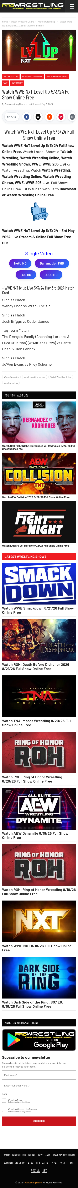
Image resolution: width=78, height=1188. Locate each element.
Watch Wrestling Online (22, 21)
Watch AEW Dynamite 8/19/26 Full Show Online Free (35, 835)
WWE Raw (44, 1155)
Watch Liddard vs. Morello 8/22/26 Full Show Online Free (35, 545)
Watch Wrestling (11, 76)
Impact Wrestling (62, 1163)
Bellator (42, 1163)
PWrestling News (33, 1182)
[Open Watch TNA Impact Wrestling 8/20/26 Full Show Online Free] (39, 696)
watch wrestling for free (34, 377)
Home (5, 21)
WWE (5, 83)
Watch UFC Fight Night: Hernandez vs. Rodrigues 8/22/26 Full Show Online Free (38, 447)
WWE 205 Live (17, 83)
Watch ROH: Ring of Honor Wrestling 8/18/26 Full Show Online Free (39, 891)
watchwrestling (11, 383)
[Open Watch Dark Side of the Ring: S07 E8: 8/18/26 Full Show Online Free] (39, 978)
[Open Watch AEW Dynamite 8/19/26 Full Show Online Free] (39, 809)
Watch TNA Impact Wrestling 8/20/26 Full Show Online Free (36, 722)
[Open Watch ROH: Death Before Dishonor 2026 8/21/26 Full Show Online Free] (39, 640)
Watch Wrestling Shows (57, 76)
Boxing (35, 1170)
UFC (44, 1170)
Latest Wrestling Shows (26, 556)
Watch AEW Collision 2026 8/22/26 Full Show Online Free (35, 497)
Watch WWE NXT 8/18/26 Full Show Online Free (37, 947)
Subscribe (39, 1120)
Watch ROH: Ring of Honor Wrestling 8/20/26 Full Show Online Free (32, 779)
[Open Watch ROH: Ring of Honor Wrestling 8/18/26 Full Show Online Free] (39, 865)
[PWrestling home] (33, 6)
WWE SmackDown (64, 1155)
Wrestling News (14, 1163)
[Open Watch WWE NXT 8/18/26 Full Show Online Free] (39, 921)
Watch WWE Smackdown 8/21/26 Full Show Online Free (38, 610)
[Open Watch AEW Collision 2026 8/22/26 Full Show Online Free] (39, 473)
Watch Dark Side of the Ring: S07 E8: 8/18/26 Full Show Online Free (32, 1004)
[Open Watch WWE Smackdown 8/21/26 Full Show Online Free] (39, 584)
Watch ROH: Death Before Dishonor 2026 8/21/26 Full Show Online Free (35, 666)
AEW (30, 1163)
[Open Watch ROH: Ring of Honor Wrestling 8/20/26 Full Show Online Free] (39, 752)
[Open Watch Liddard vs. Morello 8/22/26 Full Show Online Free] (39, 522)
